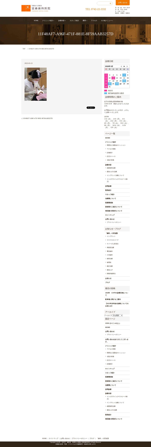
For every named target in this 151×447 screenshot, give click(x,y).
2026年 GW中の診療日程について (116, 294)
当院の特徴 (110, 160)
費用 (84, 20)
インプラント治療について (115, 175)
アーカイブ (108, 315)
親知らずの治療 (112, 171)
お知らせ (108, 278)
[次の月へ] (128, 66)
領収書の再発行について (113, 211)
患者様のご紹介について (113, 207)
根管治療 (110, 258)
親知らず (110, 270)
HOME (36, 20)
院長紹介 (108, 190)
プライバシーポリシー (114, 222)
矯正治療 (110, 266)
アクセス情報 (111, 149)
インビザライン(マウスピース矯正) (117, 180)
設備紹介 (110, 152)
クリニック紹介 (47, 20)
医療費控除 (109, 203)
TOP (24, 49)
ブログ (107, 282)
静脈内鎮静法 (111, 273)
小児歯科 (110, 255)
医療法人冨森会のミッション (116, 145)
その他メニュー (106, 20)
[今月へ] (124, 66)
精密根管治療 (111, 168)
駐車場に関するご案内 (113, 299)
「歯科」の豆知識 (111, 233)
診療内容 (61, 20)
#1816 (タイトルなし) (112, 323)
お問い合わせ (122, 2)
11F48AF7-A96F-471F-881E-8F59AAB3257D (38, 118)
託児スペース (111, 156)
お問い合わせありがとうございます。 (116, 341)
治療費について (110, 198)
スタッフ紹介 (74, 20)
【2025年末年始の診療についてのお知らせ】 (116, 305)
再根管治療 (110, 247)
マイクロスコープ (112, 240)
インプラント (111, 236)
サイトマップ (110, 215)
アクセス (94, 20)
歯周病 (109, 262)
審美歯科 (110, 251)
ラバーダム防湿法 (112, 244)
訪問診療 (108, 186)
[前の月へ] (120, 66)
